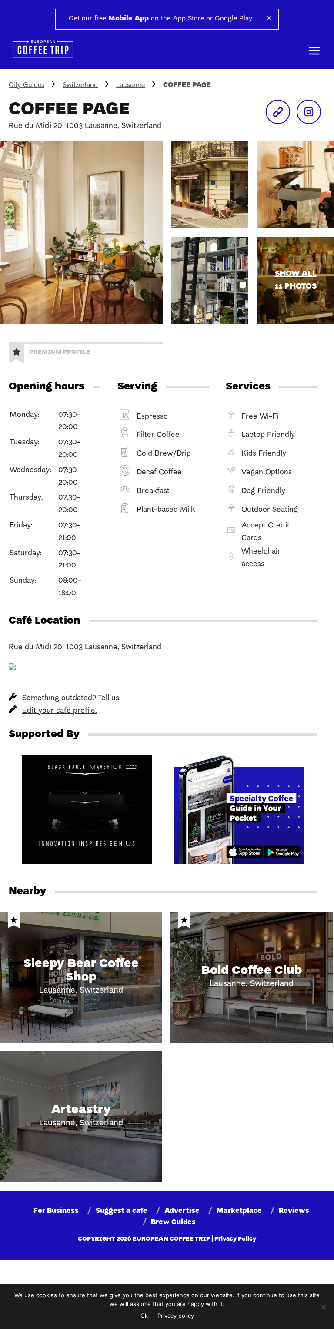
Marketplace (239, 1211)
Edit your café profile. (59, 711)
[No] (323, 1306)
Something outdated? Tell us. (71, 698)
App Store (188, 18)
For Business (56, 1211)
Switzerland (80, 85)
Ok (144, 1315)
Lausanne (130, 85)
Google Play (233, 18)
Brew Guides (173, 1222)
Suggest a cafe (121, 1211)
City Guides (26, 85)
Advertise (182, 1211)
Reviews (294, 1211)
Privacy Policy (235, 1239)
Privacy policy (175, 1315)
